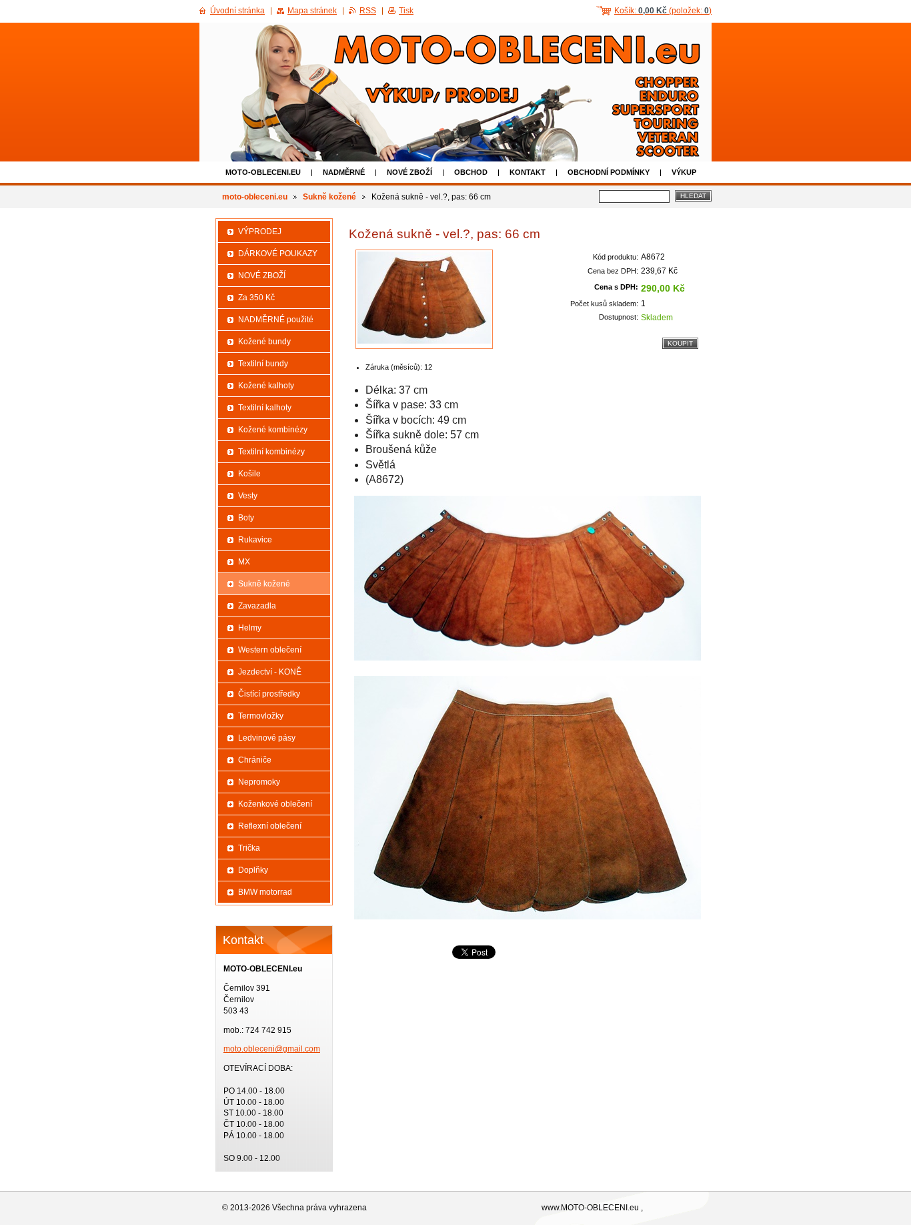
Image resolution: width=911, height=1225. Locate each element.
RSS (367, 10)
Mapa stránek (312, 10)
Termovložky (260, 716)
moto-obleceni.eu (263, 172)
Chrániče (254, 760)
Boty (246, 517)
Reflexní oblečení (269, 826)
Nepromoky (259, 782)
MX (244, 561)
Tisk (406, 10)
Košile (249, 473)
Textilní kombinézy (271, 451)
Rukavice (255, 539)
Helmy (249, 628)
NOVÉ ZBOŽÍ (409, 172)
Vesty (247, 495)
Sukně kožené (329, 196)
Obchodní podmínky (609, 172)
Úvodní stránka (237, 10)
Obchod (471, 172)
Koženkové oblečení (275, 804)
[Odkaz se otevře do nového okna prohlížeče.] (424, 299)
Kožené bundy (264, 341)
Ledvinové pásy (266, 738)
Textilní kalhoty (264, 407)
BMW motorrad (265, 892)
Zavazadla (257, 605)
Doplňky (253, 870)
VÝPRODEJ (259, 231)
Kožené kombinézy (272, 429)
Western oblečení (269, 650)
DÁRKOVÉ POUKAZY (277, 253)
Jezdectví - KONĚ (269, 672)
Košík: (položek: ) (663, 10)
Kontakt (528, 172)
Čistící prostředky (269, 694)
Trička (249, 848)
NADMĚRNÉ (344, 172)
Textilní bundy (263, 363)
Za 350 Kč (256, 297)
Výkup (684, 172)
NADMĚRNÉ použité (275, 319)
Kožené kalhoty (266, 385)
